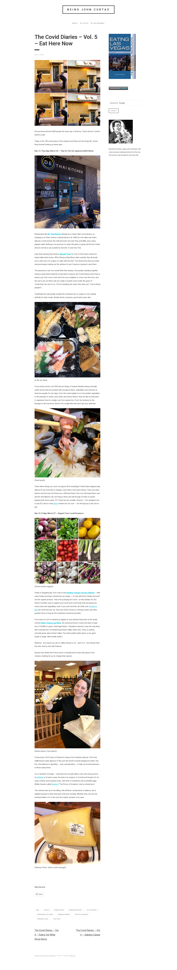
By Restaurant (98, 23)
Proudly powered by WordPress (45, 956)
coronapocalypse (75, 910)
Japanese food (42, 919)
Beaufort (55, 784)
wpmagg (72, 956)
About (75, 23)
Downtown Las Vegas (45, 914)
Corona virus (59, 910)
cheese (46, 910)
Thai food (56, 919)
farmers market (64, 914)
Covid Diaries (92, 910)
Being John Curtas (88, 9)
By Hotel (84, 23)
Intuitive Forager (81, 914)
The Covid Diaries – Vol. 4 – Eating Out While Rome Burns (47, 935)
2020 (37, 910)
